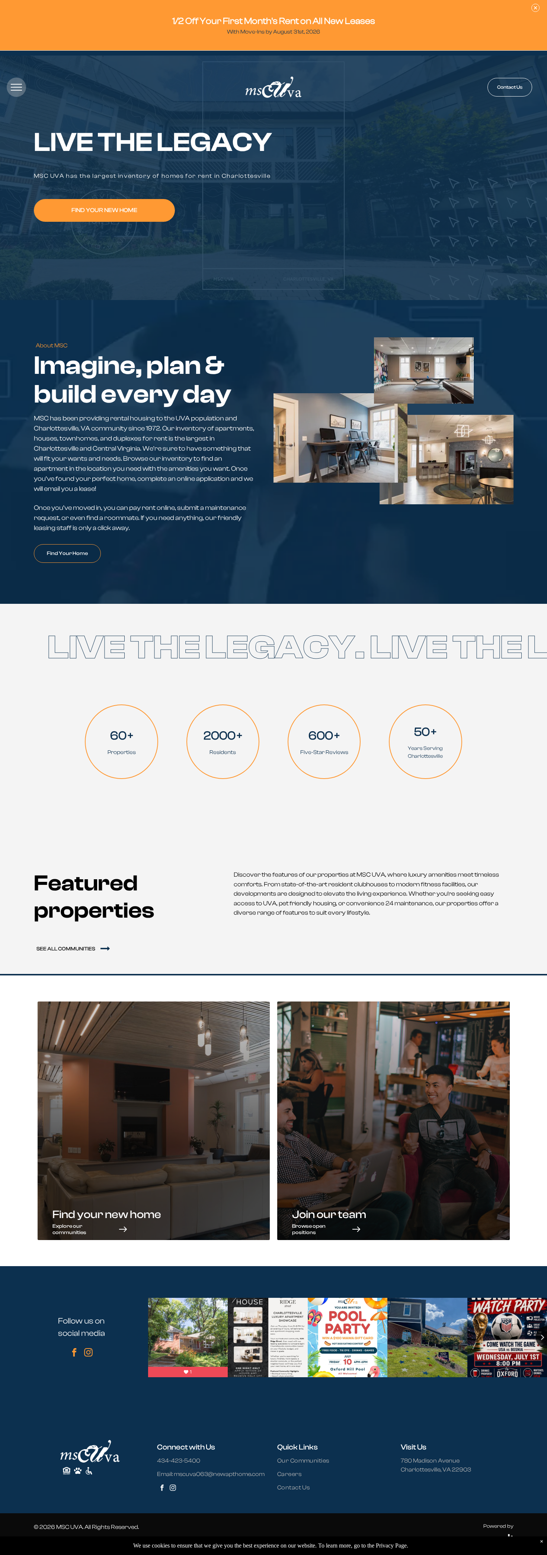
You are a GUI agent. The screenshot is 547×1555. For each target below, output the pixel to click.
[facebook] (74, 1353)
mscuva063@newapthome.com (219, 1474)
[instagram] (88, 1353)
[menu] (16, 87)
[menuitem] (307, 1460)
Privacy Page (391, 1545)
